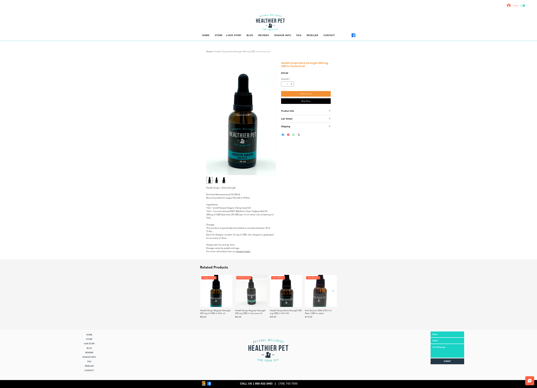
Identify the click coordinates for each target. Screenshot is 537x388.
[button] (522, 5)
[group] (268, 297)
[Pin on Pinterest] (288, 134)
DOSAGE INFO (89, 357)
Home (209, 51)
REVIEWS (89, 352)
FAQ (89, 361)
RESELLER (89, 366)
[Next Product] (333, 291)
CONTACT (89, 370)
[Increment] (292, 84)
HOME (89, 334)
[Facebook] (353, 35)
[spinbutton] (287, 84)
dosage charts (243, 251)
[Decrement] (283, 84)
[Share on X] (299, 134)
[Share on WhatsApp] (293, 134)
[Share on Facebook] (283, 134)
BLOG (89, 348)
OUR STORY (89, 343)
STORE (89, 339)
